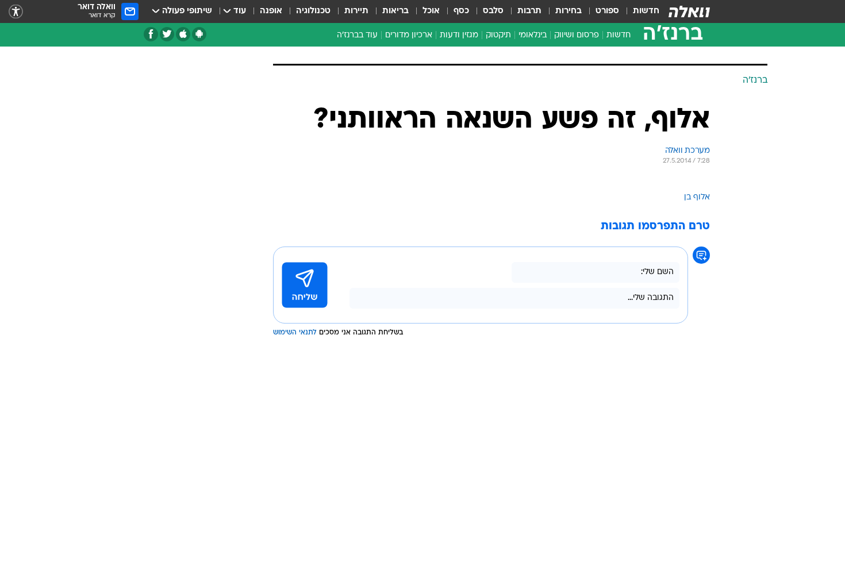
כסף (461, 11)
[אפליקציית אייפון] (183, 34)
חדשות (646, 11)
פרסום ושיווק (576, 35)
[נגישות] (16, 12)
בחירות (568, 11)
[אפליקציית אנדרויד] (199, 34)
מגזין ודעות (459, 35)
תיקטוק (498, 35)
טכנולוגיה (313, 11)
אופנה (271, 11)
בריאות (395, 11)
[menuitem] (639, 11)
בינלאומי (532, 35)
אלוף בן (697, 197)
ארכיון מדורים (408, 35)
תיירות (356, 11)
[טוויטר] (167, 34)
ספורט (607, 11)
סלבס (493, 11)
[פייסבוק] (151, 34)
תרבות (529, 11)
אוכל (431, 11)
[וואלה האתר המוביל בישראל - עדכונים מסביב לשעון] (689, 11)
